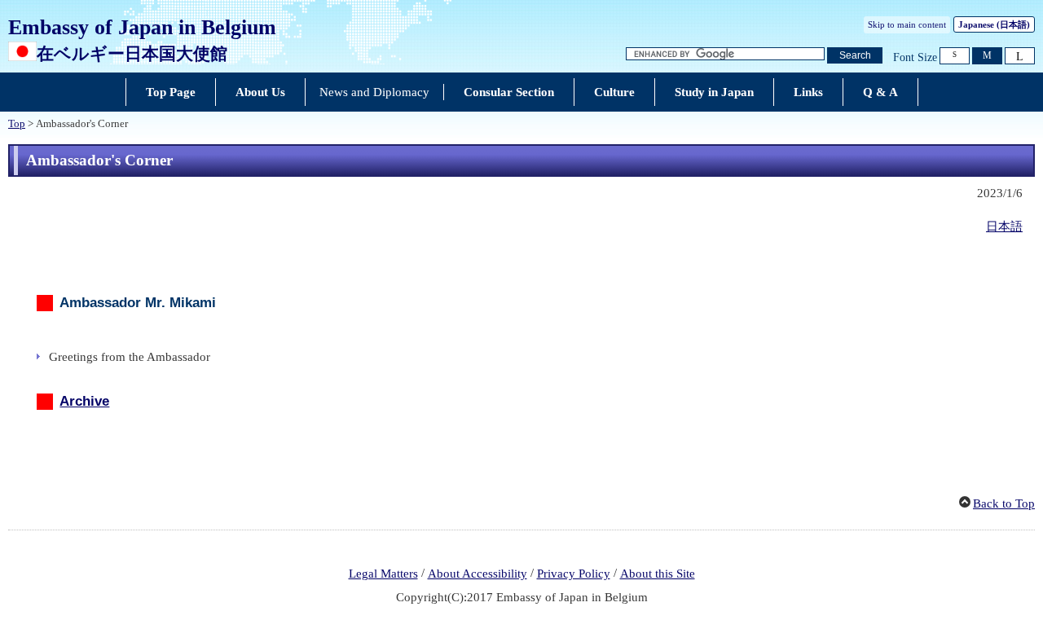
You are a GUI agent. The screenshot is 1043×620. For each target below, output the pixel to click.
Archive (84, 401)
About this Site (657, 573)
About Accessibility (477, 573)
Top (16, 124)
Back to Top (1004, 503)
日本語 (1004, 226)
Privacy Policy (573, 573)
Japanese (994, 24)
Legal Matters (383, 573)
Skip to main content (907, 24)
